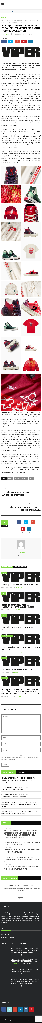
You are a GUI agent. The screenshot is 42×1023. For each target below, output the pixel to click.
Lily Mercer (6, 34)
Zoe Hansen (19, 609)
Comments (22, 943)
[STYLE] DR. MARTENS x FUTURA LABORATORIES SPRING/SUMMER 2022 (17, 606)
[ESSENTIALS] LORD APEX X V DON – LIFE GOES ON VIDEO (20, 648)
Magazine (24, 478)
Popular (12, 943)
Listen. (4, 573)
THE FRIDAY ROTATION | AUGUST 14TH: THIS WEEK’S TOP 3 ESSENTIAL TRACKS (25, 970)
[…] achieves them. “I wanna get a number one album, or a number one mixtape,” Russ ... (21, 890)
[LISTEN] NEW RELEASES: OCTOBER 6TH (17, 627)
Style (31, 478)
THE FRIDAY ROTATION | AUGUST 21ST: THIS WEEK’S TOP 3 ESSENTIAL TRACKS (25, 960)
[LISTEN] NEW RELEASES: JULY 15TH (16, 669)
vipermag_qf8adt (20, 652)
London (17, 478)
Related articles (7, 567)
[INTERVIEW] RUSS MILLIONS (21, 894)
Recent (4, 943)
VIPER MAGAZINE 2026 (19, 1020)
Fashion (10, 478)
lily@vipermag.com (8, 937)
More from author (20, 567)
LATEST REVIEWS (8, 772)
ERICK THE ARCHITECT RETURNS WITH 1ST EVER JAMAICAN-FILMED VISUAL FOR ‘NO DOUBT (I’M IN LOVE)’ (19, 804)
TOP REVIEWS (21, 772)
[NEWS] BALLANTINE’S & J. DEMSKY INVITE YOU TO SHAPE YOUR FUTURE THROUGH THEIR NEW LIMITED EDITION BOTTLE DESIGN (20, 692)
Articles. (5, 635)
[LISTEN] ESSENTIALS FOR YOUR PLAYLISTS (19, 585)
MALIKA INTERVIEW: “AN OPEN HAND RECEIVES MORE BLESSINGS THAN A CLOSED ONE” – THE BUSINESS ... (18, 780)
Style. (3, 17)
